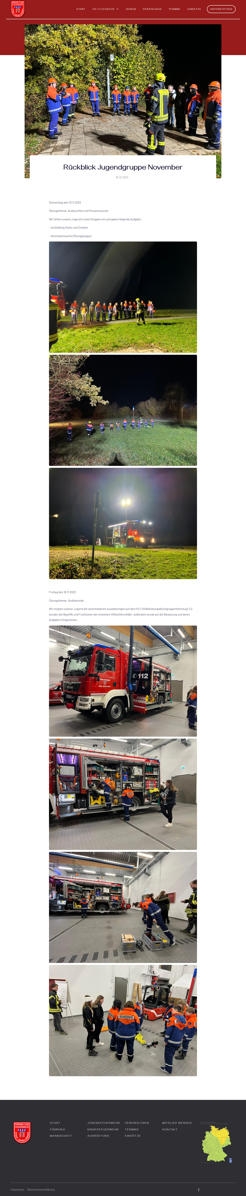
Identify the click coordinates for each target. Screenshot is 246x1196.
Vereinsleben (137, 1123)
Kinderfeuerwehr (103, 1130)
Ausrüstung (98, 1136)
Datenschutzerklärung (41, 1189)
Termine (175, 9)
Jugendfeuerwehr (103, 1123)
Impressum (17, 1189)
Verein (131, 9)
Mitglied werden (177, 1123)
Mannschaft (61, 1136)
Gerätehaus (152, 9)
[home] (18, 9)
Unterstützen (221, 9)
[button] (105, 11)
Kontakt (170, 1130)
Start (80, 9)
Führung (57, 1130)
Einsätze (194, 9)
